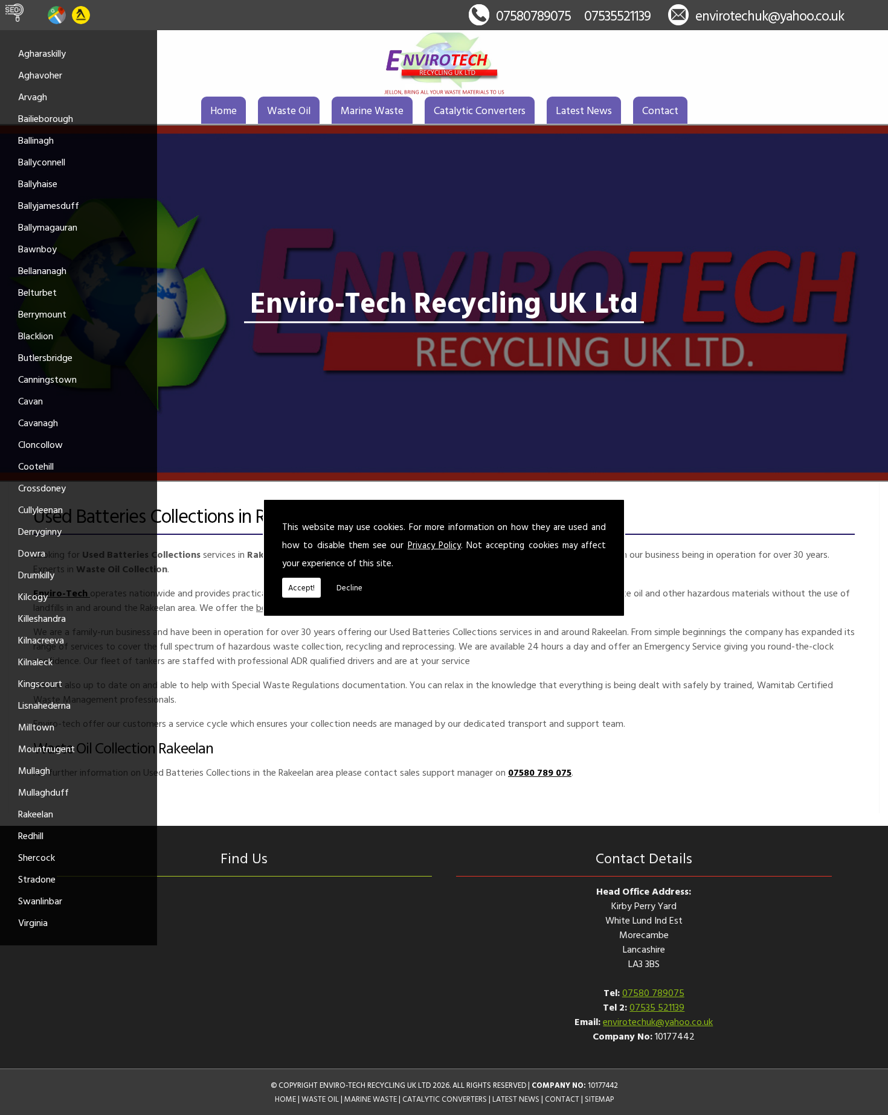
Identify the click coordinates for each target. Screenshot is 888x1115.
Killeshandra (42, 618)
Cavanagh (38, 422)
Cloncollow (40, 444)
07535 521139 (656, 1007)
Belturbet (37, 292)
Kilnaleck (35, 661)
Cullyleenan (40, 509)
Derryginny (40, 531)
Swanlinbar (40, 900)
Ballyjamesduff (48, 205)
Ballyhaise (37, 183)
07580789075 (533, 15)
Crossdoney (42, 488)
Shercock (36, 857)
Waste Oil (288, 110)
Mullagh (34, 770)
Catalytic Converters (480, 110)
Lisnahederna (44, 705)
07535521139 (617, 15)
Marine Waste (372, 110)
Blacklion (35, 335)
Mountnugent (46, 748)
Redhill (30, 835)
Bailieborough (45, 118)
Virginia (33, 922)
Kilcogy (33, 596)
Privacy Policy (434, 545)
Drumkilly (36, 574)
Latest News (584, 110)
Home (223, 110)
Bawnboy (37, 248)
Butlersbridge (45, 357)
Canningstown (47, 379)
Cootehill (36, 466)
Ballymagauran (47, 227)
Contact (660, 110)
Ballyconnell (41, 162)
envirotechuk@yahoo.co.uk (769, 15)
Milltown (36, 727)
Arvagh (32, 96)
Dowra (31, 553)
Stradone (37, 879)
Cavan (30, 401)
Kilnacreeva (41, 640)
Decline (349, 587)
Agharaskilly (42, 53)
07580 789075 (653, 992)
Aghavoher (40, 75)
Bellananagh (42, 270)
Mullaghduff (43, 792)
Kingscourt (40, 683)
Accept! (301, 587)
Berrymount (42, 314)
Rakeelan (35, 814)
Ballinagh (36, 140)
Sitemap (599, 1099)
